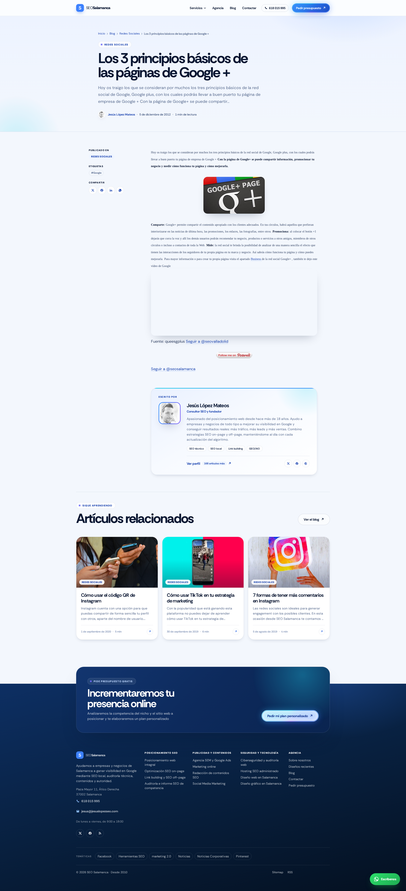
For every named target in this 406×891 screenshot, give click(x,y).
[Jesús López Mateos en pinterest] (306, 463)
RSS (290, 872)
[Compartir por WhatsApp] (120, 190)
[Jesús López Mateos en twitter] (288, 463)
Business (256, 259)
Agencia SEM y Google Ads (212, 760)
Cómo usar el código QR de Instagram (108, 598)
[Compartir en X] (93, 190)
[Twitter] (80, 833)
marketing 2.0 (161, 856)
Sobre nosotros (300, 760)
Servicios (196, 8)
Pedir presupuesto (311, 8)
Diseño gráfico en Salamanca (261, 783)
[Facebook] (90, 833)
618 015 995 (90, 801)
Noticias (184, 856)
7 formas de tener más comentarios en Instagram (288, 598)
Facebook (104, 856)
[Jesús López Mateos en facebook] (297, 463)
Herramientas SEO (132, 856)
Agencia (218, 8)
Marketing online (204, 766)
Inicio (101, 33)
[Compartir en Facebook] (102, 190)
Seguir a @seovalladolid (207, 341)
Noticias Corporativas (213, 856)
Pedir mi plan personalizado (290, 716)
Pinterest (242, 856)
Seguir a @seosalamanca (173, 368)
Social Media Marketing (209, 783)
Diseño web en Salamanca (259, 777)
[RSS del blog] (100, 833)
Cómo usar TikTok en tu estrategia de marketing (200, 598)
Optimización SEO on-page (164, 771)
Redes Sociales (129, 33)
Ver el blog (314, 519)
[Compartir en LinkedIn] (111, 190)
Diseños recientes (301, 766)
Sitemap (277, 872)
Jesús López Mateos (121, 114)
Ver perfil (209, 463)
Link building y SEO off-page (165, 777)
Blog (233, 8)
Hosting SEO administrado (259, 771)
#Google (96, 173)
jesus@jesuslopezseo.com (99, 811)
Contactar (249, 8)
